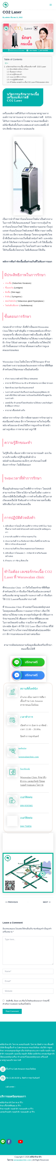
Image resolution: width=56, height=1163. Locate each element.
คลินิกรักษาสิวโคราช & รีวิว (11, 1102)
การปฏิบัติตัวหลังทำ (16, 80)
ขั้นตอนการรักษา (16, 72)
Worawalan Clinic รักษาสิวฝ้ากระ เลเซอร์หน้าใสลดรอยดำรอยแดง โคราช (33, 781)
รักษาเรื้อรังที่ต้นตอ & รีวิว (10, 1106)
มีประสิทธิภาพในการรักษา (19, 69)
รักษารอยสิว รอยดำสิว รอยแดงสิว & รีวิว (16, 1109)
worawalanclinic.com (28, 756)
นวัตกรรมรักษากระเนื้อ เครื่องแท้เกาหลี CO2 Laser (26, 67)
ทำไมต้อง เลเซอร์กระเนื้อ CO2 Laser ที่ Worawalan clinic (29, 82)
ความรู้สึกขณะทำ (16, 74)
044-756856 (26, 826)
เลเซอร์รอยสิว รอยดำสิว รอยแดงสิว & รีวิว (17, 1112)
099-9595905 (26, 805)
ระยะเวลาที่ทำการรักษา (18, 77)
